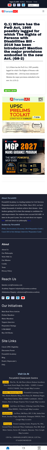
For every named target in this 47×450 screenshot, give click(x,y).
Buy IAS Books (7, 333)
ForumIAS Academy (9, 354)
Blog (3, 357)
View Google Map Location (30, 388)
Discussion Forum (8, 350)
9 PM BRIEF (6, 329)
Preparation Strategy (9, 326)
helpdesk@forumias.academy (26, 288)
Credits (4, 264)
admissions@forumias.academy (28, 292)
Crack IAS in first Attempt (11, 232)
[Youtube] (23, 297)
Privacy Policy (7, 271)
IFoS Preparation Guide (34, 229)
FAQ (3, 365)
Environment (11, 229)
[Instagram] (12, 297)
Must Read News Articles (11, 311)
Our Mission (6, 260)
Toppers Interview (8, 322)
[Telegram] (17, 297)
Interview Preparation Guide (31, 232)
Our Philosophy (7, 253)
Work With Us (7, 257)
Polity (4, 229)
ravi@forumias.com (15, 285)
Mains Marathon (7, 319)
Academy (22, 1)
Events (35, 1)
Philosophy (29, 1)
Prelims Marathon (8, 315)
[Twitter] (7, 297)
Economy (21, 229)
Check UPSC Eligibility (10, 347)
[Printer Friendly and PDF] (10, 90)
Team (4, 267)
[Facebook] (3, 297)
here (3, 220)
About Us (5, 250)
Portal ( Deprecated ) (9, 361)
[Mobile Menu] (43, 11)
